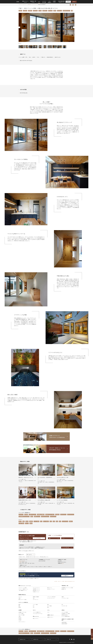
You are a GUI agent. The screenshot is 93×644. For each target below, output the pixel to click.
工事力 (20, 616)
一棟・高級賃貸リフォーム (23, 590)
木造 (33, 598)
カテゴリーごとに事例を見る (23, 602)
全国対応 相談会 (64, 622)
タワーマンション (35, 599)
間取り (20, 604)
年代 (62, 604)
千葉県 (21, 562)
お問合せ (74, 1)
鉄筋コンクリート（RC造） (23, 599)
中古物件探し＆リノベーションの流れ (67, 587)
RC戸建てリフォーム (36, 591)
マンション (20, 596)
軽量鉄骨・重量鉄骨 (36, 596)
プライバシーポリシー (22, 621)
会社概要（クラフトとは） (23, 612)
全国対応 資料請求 (64, 623)
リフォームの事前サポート (37, 612)
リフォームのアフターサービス (37, 613)
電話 (49, 538)
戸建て (20, 598)
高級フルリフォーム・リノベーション (25, 585)
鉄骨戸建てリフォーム (36, 590)
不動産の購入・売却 (65, 585)
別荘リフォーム (49, 587)
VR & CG (20, 617)
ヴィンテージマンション (51, 598)
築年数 (20, 607)
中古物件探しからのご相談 (66, 613)
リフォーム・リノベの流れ (23, 587)
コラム (48, 612)
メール (63, 538)
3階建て (63, 596)
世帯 (48, 607)
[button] (21, 46)
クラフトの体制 (21, 613)
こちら (26, 550)
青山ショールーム (36, 616)
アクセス (20, 620)
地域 (48, 604)
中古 (33, 607)
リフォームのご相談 (65, 612)
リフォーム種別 (35, 604)
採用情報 (68, 1)
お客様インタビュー (50, 617)
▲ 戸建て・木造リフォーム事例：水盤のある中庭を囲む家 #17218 (64, 581)
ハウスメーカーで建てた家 (51, 596)
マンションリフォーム (36, 587)
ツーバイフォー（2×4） (65, 598)
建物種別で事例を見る (22, 594)
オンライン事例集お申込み (66, 616)
